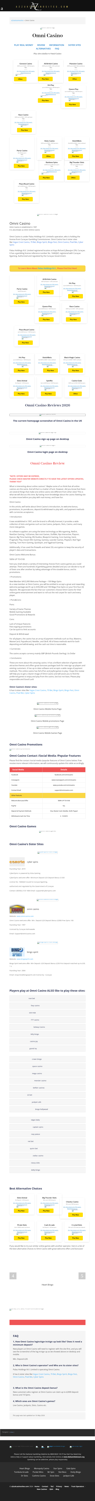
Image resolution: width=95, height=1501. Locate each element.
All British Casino (51, 63)
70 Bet (33, 242)
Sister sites (74, 45)
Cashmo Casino (39, 1475)
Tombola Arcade (21, 1472)
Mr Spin (51, 1472)
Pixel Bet (73, 242)
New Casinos (42, 1489)
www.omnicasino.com (25, 916)
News (66, 1486)
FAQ (57, 48)
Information (56, 45)
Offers (20, 79)
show (11, 1432)
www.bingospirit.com (25, 959)
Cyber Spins (30, 693)
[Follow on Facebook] (38, 1494)
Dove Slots (54, 1475)
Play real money (23, 45)
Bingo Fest (52, 242)
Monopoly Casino (41, 1468)
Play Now (21, 1211)
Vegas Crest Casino (21, 242)
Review (41, 45)
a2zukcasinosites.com (20, 1486)
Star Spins (57, 1468)
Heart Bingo (24, 1468)
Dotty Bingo (76, 1472)
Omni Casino (63, 242)
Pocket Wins (38, 1472)
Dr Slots (24, 1475)
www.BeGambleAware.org (73, 1457)
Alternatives (43, 48)
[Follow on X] (44, 1494)
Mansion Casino (75, 63)
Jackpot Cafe (68, 1475)
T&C (52, 1486)
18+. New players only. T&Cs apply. (26, 71)
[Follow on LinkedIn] (57, 1494)
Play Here (45, 79)
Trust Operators (77, 1486)
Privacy (59, 1486)
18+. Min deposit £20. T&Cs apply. (76, 71)
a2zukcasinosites (17, 20)
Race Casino (23, 115)
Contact (45, 1486)
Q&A (51, 1489)
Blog (57, 1489)
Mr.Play (51, 85)
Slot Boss (62, 1472)
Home (37, 1486)
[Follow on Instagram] (51, 1494)
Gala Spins (71, 1468)
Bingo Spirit (42, 242)
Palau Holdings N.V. (47, 268)
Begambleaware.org (26, 73)
